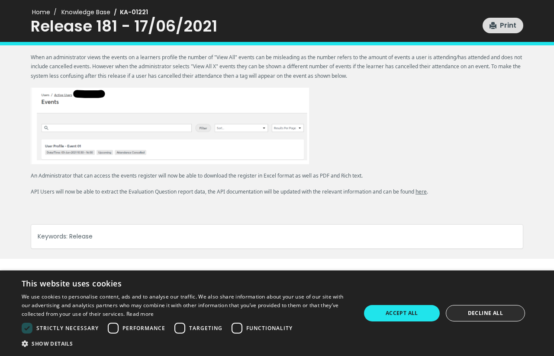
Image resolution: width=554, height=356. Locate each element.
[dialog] (277, 313)
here (421, 191)
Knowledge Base (85, 12)
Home (41, 12)
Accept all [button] (402, 313)
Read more (140, 314)
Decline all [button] (485, 313)
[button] (503, 25)
